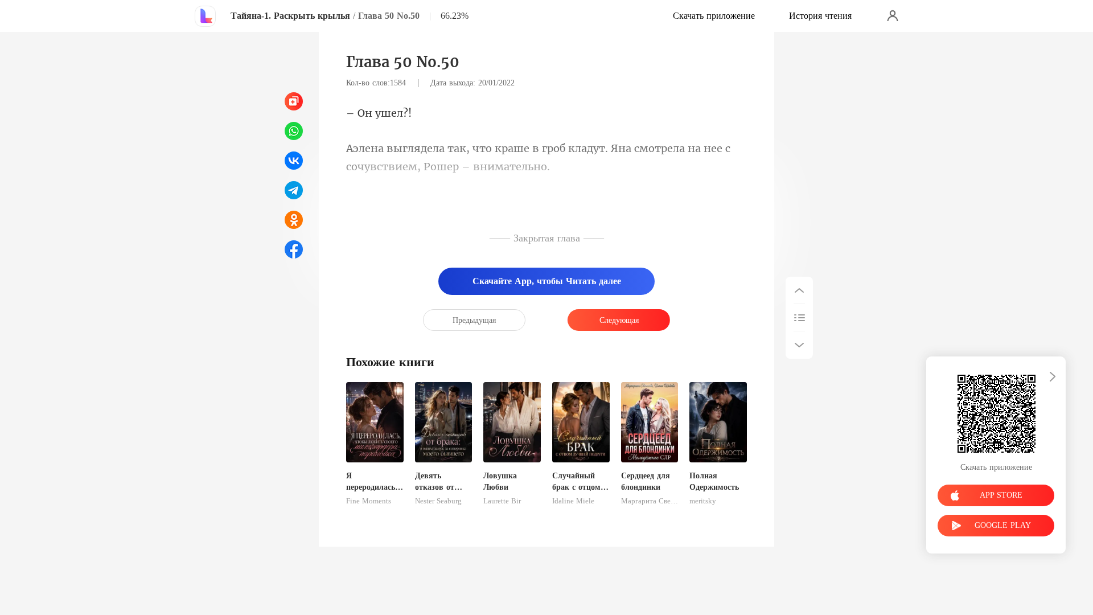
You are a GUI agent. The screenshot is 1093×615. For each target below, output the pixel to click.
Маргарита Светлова (650, 501)
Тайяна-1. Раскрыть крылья (290, 15)
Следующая (619, 320)
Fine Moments (368, 501)
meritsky (702, 501)
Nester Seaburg (438, 501)
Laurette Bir (502, 501)
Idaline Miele (573, 501)
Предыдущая (474, 320)
